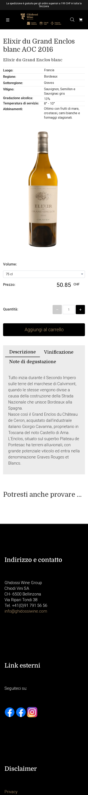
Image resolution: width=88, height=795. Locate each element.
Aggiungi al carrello (44, 329)
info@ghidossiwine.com (26, 611)
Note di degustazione (32, 361)
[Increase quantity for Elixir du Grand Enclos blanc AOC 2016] (80, 309)
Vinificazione (58, 352)
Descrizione (22, 351)
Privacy (11, 791)
